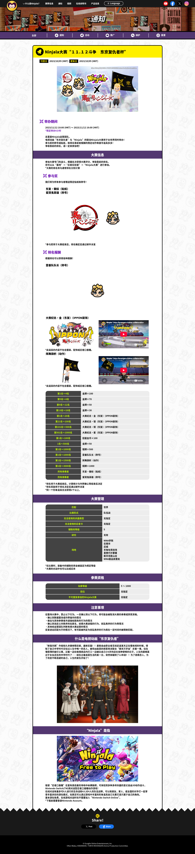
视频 (69, 3)
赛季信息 (49, 3)
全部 (34, 35)
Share (108, 826)
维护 (138, 35)
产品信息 (95, 3)
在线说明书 (81, 3)
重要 (163, 35)
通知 (60, 3)
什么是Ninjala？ (32, 3)
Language (115, 3)
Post (90, 826)
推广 (112, 35)
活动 (87, 35)
